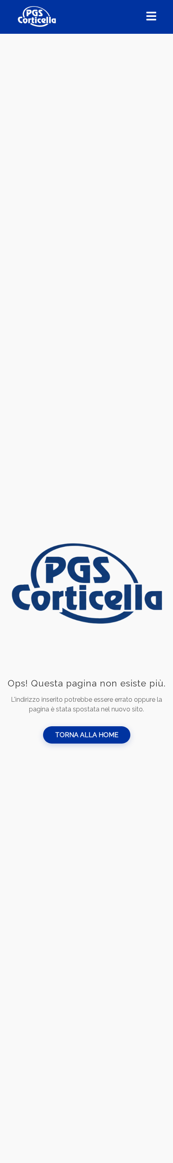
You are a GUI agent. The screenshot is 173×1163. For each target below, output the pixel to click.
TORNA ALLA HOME (86, 735)
